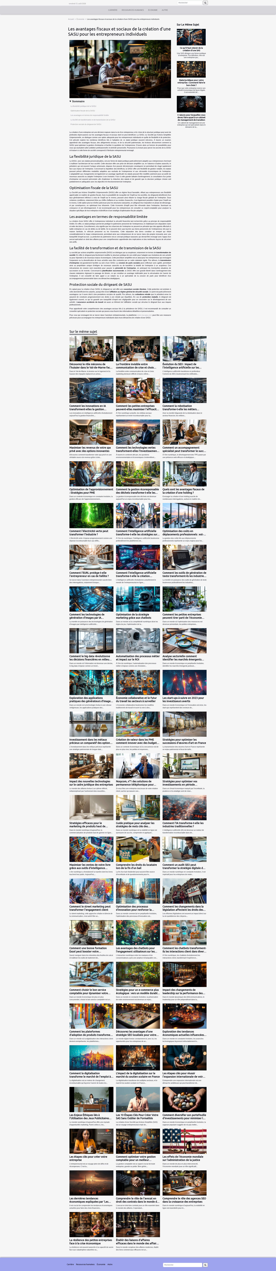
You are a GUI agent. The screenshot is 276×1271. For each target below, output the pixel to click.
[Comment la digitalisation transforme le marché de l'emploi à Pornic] (91, 1058)
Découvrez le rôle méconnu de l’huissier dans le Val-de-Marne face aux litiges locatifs (90, 367)
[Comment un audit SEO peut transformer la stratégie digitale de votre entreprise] (185, 849)
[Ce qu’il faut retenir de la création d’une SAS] (191, 37)
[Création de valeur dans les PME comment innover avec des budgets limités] (138, 724)
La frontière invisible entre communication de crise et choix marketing (135, 367)
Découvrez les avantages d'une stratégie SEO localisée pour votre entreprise (136, 1035)
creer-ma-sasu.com (144, 315)
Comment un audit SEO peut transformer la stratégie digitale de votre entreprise (183, 868)
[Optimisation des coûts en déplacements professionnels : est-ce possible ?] (185, 515)
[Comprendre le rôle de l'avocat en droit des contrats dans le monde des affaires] (138, 1183)
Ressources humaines (133, 10)
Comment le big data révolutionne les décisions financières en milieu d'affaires (89, 659)
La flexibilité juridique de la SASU (83, 106)
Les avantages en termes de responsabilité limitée (90, 115)
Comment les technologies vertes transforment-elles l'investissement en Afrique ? (137, 451)
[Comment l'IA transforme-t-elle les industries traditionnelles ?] (185, 807)
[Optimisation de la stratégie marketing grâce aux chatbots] (138, 599)
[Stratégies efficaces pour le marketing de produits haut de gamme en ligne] (91, 807)
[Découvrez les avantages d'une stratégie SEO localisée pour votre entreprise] (138, 1016)
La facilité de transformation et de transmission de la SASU (93, 120)
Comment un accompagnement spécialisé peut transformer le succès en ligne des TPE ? (184, 451)
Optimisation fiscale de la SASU (83, 111)
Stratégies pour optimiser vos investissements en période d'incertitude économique (180, 784)
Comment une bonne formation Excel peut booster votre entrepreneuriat (88, 951)
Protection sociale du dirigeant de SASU (86, 124)
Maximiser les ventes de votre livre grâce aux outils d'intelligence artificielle (90, 868)
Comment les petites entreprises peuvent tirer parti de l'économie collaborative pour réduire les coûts (184, 618)
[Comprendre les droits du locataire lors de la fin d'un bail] (138, 849)
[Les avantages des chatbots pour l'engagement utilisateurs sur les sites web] (138, 932)
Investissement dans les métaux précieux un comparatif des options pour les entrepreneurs (90, 743)
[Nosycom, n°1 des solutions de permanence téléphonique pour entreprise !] (138, 766)
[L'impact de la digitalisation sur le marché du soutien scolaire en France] (138, 1058)
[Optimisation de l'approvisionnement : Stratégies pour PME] (91, 474)
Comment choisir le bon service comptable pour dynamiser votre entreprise (88, 993)
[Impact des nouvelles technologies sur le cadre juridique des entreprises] (91, 766)
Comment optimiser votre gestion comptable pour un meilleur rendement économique (136, 1160)
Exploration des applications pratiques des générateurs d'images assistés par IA (90, 701)
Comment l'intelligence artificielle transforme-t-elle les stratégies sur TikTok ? (136, 534)
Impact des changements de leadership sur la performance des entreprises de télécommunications (183, 993)
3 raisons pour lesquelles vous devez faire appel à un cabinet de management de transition (191, 117)
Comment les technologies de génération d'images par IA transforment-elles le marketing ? (89, 618)
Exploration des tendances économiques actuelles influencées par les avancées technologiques (183, 1035)
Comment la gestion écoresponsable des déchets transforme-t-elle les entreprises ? (137, 492)
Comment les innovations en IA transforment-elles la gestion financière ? (87, 409)
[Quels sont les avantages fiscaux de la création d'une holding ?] (185, 474)
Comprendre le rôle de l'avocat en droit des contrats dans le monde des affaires (138, 1201)
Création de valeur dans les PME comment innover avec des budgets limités (137, 743)
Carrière (112, 10)
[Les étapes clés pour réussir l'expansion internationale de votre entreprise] (185, 1058)
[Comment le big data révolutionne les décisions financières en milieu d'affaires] (91, 641)
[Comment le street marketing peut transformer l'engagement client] (91, 891)
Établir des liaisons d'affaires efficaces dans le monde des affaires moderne (137, 1243)
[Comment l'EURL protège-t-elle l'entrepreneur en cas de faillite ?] (91, 557)
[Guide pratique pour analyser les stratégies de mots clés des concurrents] (138, 807)
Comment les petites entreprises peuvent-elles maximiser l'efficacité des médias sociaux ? (137, 409)
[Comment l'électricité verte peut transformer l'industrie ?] (91, 515)
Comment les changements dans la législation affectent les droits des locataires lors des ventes (183, 910)
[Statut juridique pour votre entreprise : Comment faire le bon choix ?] (191, 69)
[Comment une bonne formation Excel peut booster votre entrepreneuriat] (91, 932)
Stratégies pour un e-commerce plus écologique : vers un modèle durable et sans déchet (137, 993)
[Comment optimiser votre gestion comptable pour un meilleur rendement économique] (138, 1141)
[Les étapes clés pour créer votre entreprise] (91, 1141)
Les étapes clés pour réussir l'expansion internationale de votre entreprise (183, 1076)
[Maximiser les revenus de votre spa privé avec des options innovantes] (91, 432)
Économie (153, 10)
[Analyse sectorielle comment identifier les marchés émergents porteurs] (185, 641)
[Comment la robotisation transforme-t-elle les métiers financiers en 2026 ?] (185, 390)
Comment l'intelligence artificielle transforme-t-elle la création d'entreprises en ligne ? (136, 576)
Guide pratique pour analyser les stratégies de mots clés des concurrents (135, 826)
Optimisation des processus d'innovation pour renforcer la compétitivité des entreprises (134, 910)
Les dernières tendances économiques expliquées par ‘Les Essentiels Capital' (88, 1201)
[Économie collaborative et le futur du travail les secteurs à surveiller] (138, 682)
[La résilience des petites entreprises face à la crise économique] (91, 1224)
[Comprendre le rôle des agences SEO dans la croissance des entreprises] (185, 1183)
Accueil (71, 19)
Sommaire (78, 101)
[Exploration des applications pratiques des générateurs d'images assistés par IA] (91, 682)
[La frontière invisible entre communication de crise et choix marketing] (138, 349)
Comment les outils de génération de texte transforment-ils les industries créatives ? (184, 576)
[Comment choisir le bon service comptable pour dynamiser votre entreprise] (91, 974)
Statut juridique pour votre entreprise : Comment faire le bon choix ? (191, 82)
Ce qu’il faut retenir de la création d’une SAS (191, 49)
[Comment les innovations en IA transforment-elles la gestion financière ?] (91, 390)
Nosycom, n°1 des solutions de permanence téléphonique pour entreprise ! (135, 784)
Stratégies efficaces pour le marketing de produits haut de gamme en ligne (87, 826)
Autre (165, 10)
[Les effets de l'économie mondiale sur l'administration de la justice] (185, 1141)
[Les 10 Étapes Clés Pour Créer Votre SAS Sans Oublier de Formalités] (138, 1099)
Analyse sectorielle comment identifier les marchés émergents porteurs (182, 659)
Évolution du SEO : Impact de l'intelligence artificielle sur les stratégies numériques (181, 367)
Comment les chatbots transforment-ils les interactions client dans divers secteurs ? (184, 951)
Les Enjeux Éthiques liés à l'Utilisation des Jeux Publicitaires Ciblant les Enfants (89, 1118)
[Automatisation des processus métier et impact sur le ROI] (138, 641)
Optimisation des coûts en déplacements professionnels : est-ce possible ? (184, 534)
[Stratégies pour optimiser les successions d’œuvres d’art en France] (185, 724)
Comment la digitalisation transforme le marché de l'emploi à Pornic (90, 1076)
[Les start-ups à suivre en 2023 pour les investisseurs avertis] (185, 682)
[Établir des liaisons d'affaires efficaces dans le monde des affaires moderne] (138, 1224)
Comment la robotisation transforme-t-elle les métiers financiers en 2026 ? (180, 409)
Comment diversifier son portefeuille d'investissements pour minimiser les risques (184, 1118)
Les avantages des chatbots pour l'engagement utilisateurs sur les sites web (135, 951)
